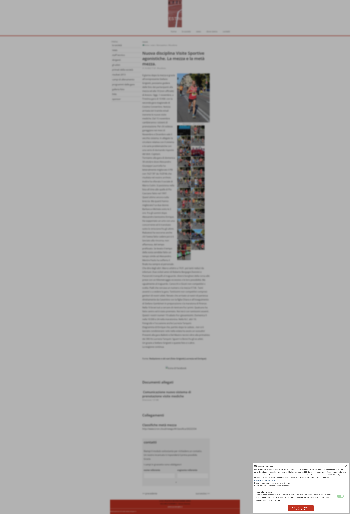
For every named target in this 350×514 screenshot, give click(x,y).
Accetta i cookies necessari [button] (301, 508)
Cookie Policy (259, 480)
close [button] (346, 465)
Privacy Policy (271, 480)
